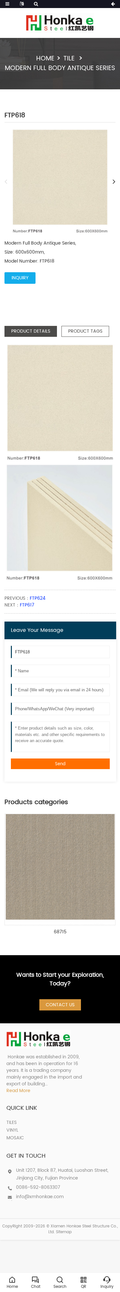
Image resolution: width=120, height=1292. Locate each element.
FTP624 (37, 598)
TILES (11, 1122)
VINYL (12, 1130)
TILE (69, 58)
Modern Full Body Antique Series (60, 68)
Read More (18, 1090)
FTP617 (27, 605)
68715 (60, 932)
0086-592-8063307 (38, 1187)
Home (45, 58)
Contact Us (60, 1005)
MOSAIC (15, 1138)
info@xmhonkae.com (40, 1196)
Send (60, 763)
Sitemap (64, 1232)
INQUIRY (20, 278)
